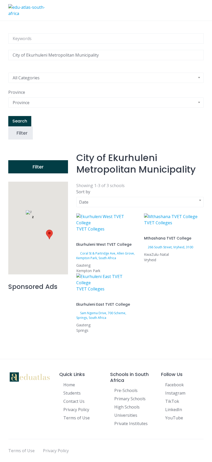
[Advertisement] (38, 320)
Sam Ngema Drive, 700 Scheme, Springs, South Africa (101, 315)
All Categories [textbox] (26, 78)
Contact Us (74, 401)
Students (72, 393)
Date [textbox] (83, 202)
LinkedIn (173, 409)
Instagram (175, 393)
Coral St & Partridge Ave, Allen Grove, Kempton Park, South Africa (105, 255)
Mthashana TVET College (167, 238)
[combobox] (106, 78)
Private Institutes (131, 423)
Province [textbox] (21, 102)
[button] (49, 234)
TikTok (172, 401)
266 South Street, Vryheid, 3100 (170, 247)
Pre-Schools (126, 390)
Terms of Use (76, 418)
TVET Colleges (90, 229)
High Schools (127, 407)
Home (69, 385)
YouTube (174, 418)
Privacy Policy (76, 409)
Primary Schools (130, 399)
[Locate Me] (9, 63)
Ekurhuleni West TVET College (104, 244)
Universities (125, 415)
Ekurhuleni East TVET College (103, 304)
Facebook (174, 385)
